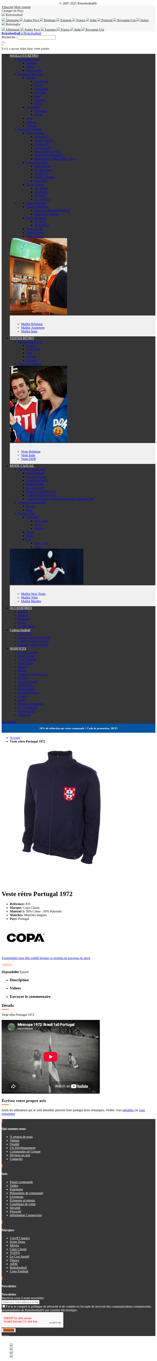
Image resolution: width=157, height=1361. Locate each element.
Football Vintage (28, 692)
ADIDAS (24, 715)
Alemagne (12, 20)
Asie (29, 118)
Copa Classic (26, 656)
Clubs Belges (34, 232)
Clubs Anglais (35, 133)
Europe (31, 77)
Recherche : (9, 37)
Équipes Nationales (30, 74)
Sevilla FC (41, 173)
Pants (29, 535)
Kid (28, 539)
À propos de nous (21, 1136)
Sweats (30, 506)
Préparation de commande (26, 1193)
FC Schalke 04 (27, 707)
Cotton (22, 696)
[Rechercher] (3, 42)
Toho (37, 524)
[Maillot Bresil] (38, 313)
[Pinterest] (8, 1334)
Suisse (144, 20)
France (81, 20)
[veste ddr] (38, 441)
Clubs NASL (34, 229)
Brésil (38, 114)
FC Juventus (42, 199)
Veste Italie (28, 455)
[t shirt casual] (46, 583)
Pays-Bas (40, 92)
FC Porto (40, 221)
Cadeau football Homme (34, 637)
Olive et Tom (26, 513)
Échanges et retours (22, 1200)
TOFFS (23, 678)
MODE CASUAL (22, 465)
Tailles (14, 1185)
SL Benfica (41, 225)
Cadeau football (20, 630)
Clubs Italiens (35, 184)
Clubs (30, 66)
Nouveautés (33, 70)
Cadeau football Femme (33, 641)
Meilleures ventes (29, 59)
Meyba (22, 670)
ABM (22, 700)
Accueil (15, 737)
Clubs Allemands (37, 206)
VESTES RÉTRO (22, 338)
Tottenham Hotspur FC (49, 155)
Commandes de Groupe (25, 1151)
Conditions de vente (23, 1204)
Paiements (16, 1189)
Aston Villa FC (44, 140)
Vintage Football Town (41, 491)
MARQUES (18, 648)
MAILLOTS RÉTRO (24, 55)
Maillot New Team (33, 594)
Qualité (14, 1144)
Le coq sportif (35, 487)
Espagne (66, 20)
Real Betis (41, 181)
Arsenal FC (41, 136)
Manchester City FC (47, 151)
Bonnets (23, 615)
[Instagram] (6, 1334)
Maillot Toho (29, 597)
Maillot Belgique (32, 324)
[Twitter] (4, 1334)
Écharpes (24, 619)
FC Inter (39, 195)
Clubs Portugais (36, 217)
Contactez (16, 1159)
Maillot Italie (29, 331)
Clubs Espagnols (37, 162)
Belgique (49, 20)
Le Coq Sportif (27, 681)
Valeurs (14, 1140)
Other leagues (35, 236)
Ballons (23, 611)
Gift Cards (24, 633)
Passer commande (21, 1182)
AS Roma (40, 192)
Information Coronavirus (26, 1215)
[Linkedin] (7, 1334)
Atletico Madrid (44, 177)
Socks (22, 622)
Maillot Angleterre (33, 327)
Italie (93, 20)
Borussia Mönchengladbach (52, 210)
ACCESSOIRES (21, 608)
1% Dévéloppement (22, 1148)
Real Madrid (42, 166)
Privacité (15, 1211)
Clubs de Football (29, 129)
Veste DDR (28, 459)
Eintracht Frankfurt (46, 214)
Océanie (31, 125)
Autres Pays (31, 20)
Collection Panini (37, 480)
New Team (41, 521)
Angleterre (41, 81)
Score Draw (26, 663)
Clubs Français (35, 203)
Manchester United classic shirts (55, 159)
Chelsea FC (41, 144)
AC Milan (40, 188)
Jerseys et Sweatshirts (32, 502)
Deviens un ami (20, 1155)
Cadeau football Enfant (33, 645)
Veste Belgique (30, 451)
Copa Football (27, 659)
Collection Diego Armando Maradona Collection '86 (60, 499)
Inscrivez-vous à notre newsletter (23, 1298)
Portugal (107, 20)
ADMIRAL (26, 685)
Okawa (22, 667)
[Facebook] (2, 1334)
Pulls (29, 510)
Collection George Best (41, 495)
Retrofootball (34, 484)
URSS (38, 103)
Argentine (40, 111)
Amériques (33, 107)
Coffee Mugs (26, 626)
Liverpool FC (43, 147)
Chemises (32, 517)
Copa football (35, 473)
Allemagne (12, 29)
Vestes (30, 532)
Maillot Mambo (31, 601)
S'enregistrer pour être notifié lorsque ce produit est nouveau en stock (46, 958)
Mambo (39, 528)
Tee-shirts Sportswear (32, 469)
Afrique (31, 122)
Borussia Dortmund (30, 703)
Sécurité (15, 1208)
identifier (128, 1110)
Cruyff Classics (36, 476)
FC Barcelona (43, 170)
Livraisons (16, 1196)
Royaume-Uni (126, 20)
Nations (31, 63)
